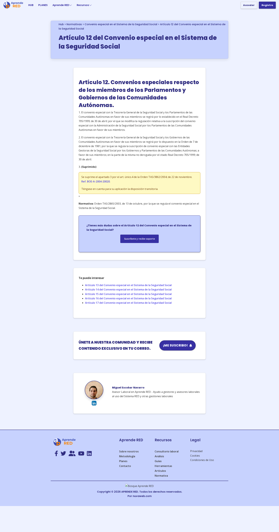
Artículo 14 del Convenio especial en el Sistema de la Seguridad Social (128, 289)
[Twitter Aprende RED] (63, 454)
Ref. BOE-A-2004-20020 (95, 181)
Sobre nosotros (129, 451)
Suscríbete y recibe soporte (139, 238)
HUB (30, 5)
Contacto (125, 466)
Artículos (160, 471)
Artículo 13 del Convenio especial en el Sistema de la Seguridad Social (128, 285)
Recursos (83, 5)
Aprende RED (60, 5)
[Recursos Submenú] (90, 5)
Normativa (161, 475)
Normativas (74, 24)
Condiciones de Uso (202, 460)
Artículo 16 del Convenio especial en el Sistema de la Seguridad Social (128, 298)
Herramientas (163, 466)
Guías (158, 461)
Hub (61, 24)
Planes (123, 461)
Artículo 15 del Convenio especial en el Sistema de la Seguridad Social (128, 294)
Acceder (249, 5)
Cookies (195, 455)
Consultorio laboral (167, 451)
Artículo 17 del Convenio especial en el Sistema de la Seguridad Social (128, 303)
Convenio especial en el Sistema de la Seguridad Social (121, 24)
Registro (267, 5)
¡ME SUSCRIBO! (175, 345)
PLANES (43, 5)
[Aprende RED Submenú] (70, 5)
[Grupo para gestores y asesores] (72, 454)
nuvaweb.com (142, 496)
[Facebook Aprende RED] (56, 454)
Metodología (127, 456)
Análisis (159, 456)
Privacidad (196, 451)
